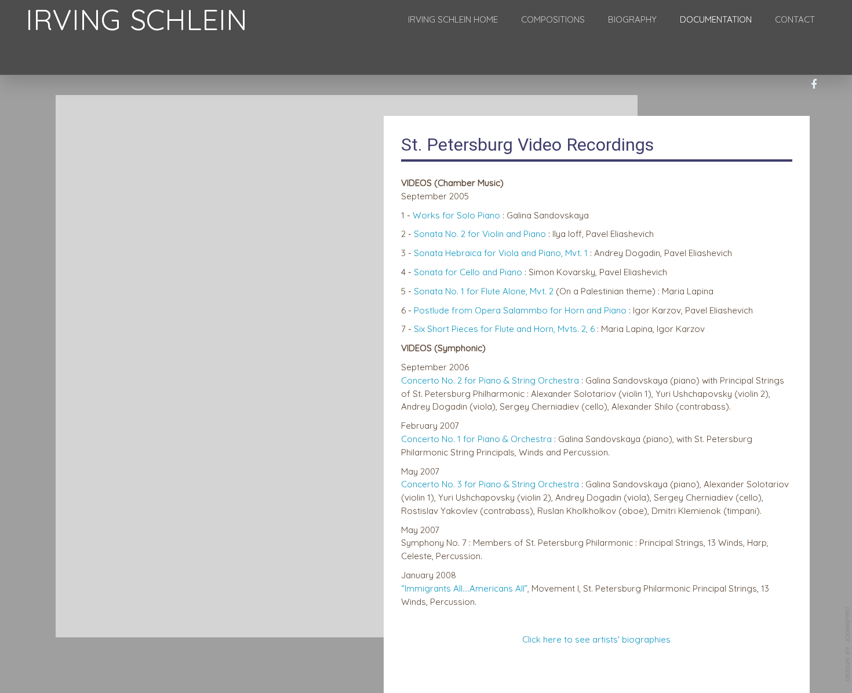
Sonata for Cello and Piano (468, 272)
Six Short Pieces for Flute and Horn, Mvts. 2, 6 (504, 328)
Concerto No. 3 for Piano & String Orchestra (490, 484)
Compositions (553, 19)
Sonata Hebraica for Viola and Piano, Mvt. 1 (502, 252)
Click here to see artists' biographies (596, 639)
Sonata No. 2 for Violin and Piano (480, 233)
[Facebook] (813, 85)
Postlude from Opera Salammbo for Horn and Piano (520, 310)
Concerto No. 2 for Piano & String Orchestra (490, 380)
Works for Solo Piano (456, 215)
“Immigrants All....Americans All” (464, 588)
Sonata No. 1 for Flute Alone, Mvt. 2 (484, 291)
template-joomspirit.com (848, 643)
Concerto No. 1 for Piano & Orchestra (476, 438)
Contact (795, 19)
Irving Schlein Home (453, 19)
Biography (632, 19)
